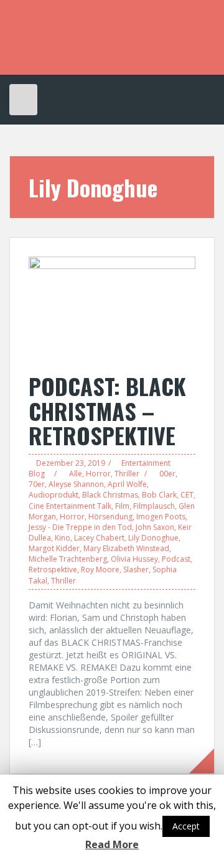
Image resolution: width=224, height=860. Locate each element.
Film (122, 506)
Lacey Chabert (99, 537)
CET (187, 494)
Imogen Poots (160, 516)
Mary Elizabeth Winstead (126, 548)
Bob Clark (159, 494)
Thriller (126, 473)
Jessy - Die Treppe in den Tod (80, 527)
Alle (75, 473)
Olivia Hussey (134, 559)
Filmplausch (154, 506)
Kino (62, 537)
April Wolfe (127, 484)
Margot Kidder (54, 548)
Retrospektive (53, 569)
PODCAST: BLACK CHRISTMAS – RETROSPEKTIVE (107, 410)
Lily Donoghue (153, 537)
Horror (98, 473)
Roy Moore (100, 569)
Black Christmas (110, 494)
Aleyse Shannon (76, 484)
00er (167, 473)
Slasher (136, 569)
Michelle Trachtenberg (68, 559)
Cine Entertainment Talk (70, 506)
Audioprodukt (53, 494)
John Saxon (155, 527)
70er (37, 484)
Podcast (176, 559)
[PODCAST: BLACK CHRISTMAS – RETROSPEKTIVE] (112, 308)
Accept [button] (186, 826)
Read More (112, 844)
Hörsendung (110, 516)
